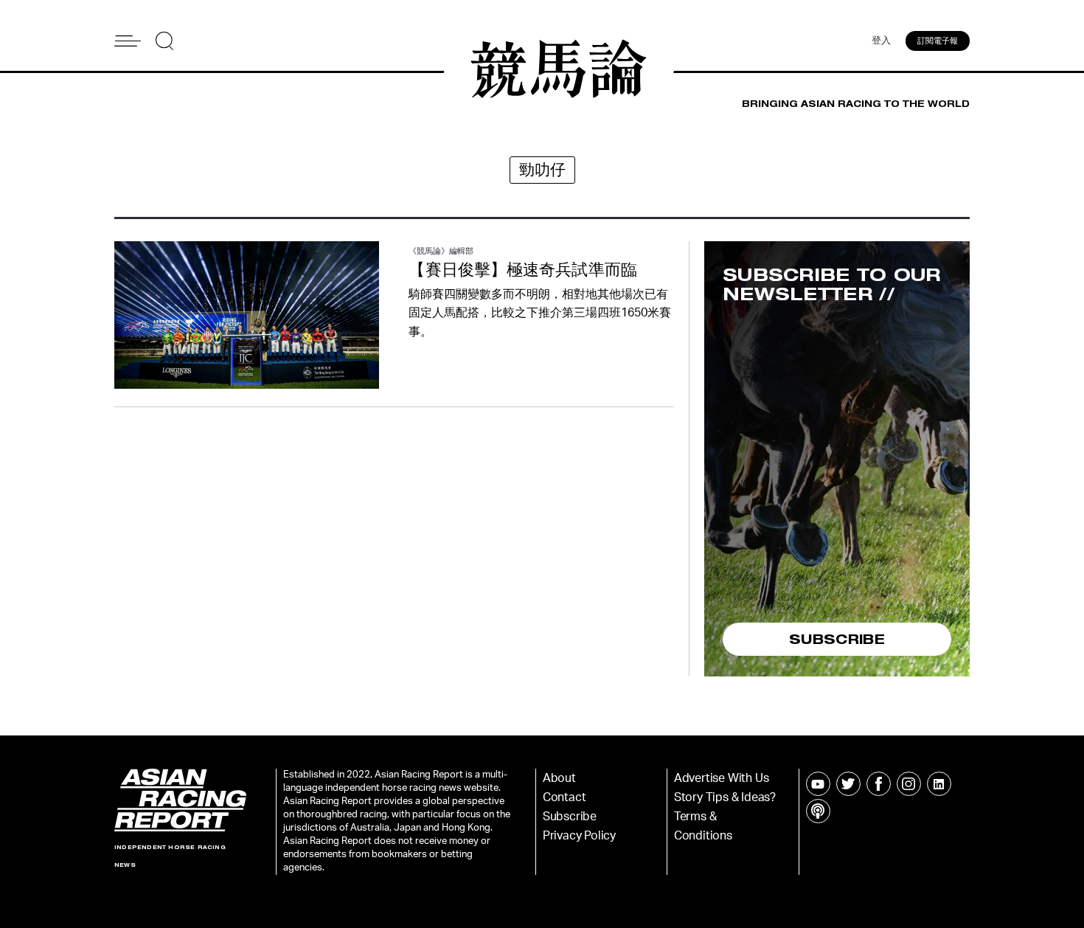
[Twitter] (848, 784)
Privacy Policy (579, 836)
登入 (881, 41)
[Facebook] (878, 784)
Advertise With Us (721, 778)
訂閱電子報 (937, 41)
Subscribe (570, 817)
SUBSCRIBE (837, 639)
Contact (564, 797)
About (559, 778)
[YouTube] (818, 784)
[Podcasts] (818, 811)
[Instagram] (909, 784)
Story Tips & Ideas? (725, 797)
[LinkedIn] (939, 784)
